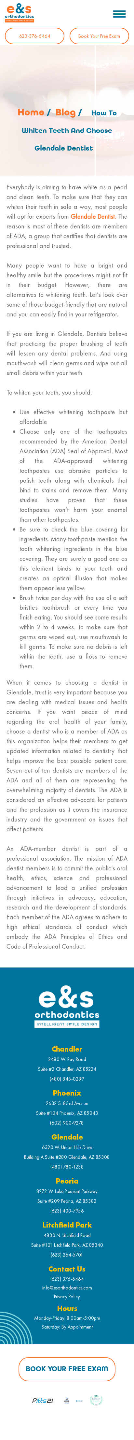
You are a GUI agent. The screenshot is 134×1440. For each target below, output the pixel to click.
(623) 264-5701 (67, 1255)
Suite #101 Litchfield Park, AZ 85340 (67, 1245)
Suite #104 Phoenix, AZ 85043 (67, 1113)
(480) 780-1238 (67, 1167)
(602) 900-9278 (67, 1123)
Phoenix (67, 1093)
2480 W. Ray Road (67, 1059)
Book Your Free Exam (99, 36)
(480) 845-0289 (67, 1079)
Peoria (67, 1181)
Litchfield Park (67, 1225)
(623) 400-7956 (67, 1211)
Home (31, 112)
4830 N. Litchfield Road (67, 1235)
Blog (65, 112)
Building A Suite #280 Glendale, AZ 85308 (67, 1157)
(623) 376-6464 (67, 1279)
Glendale (67, 1137)
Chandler (67, 1049)
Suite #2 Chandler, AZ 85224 (67, 1069)
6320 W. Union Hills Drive (67, 1147)
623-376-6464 (34, 36)
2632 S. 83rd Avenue (67, 1103)
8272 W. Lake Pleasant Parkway (67, 1191)
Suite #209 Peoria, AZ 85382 (67, 1201)
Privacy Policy (67, 1296)
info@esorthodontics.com (67, 1288)
